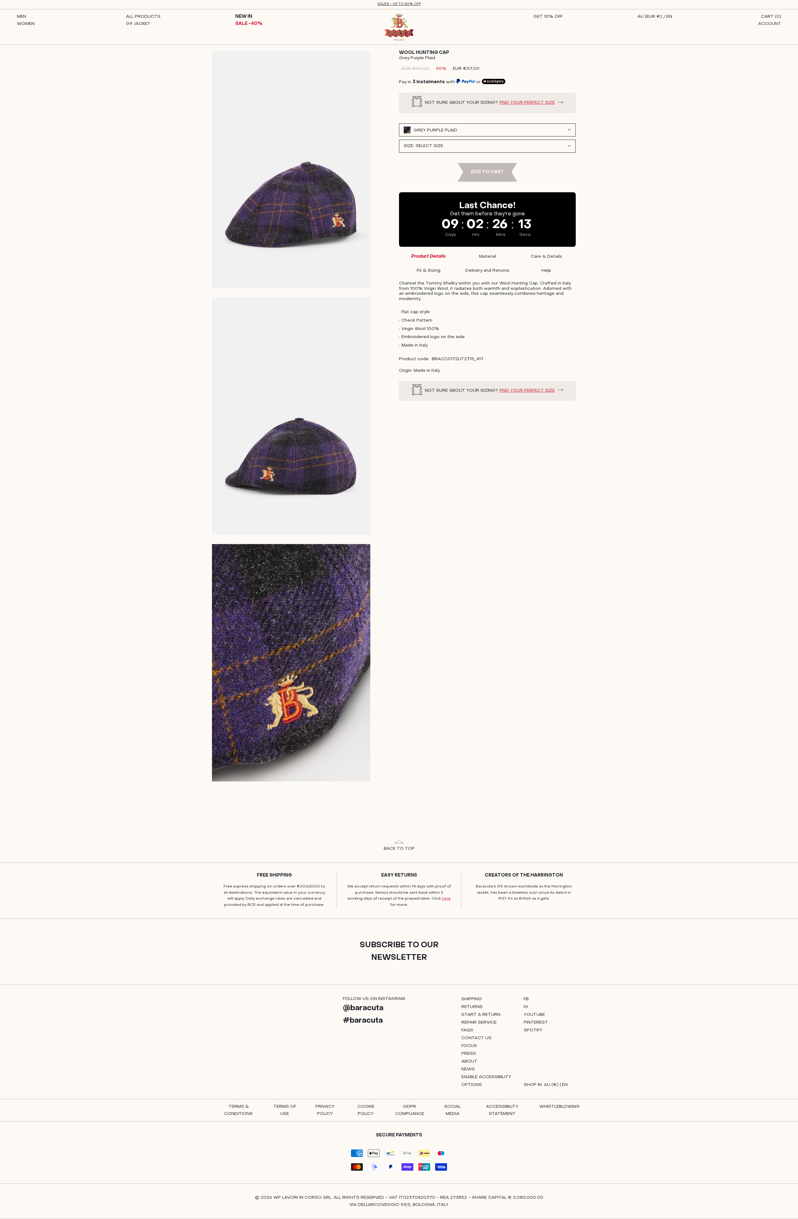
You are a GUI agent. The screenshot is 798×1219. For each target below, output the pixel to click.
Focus (469, 1046)
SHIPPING (471, 999)
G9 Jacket (138, 24)
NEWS (468, 1069)
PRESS (468, 1054)
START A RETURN (480, 1015)
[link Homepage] (399, 27)
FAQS (467, 1030)
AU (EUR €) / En (654, 17)
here (446, 899)
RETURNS (472, 1007)
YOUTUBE (534, 1015)
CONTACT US (476, 1038)
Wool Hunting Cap (424, 53)
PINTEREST (536, 1023)
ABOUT (469, 1061)
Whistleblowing (559, 1107)
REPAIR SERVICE (479, 1023)
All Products (143, 17)
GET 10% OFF (548, 17)
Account (769, 24)
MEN (21, 17)
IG (526, 1007)
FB (526, 999)
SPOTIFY (533, 1030)
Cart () (771, 17)
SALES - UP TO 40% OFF (399, 4)
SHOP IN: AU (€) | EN (546, 1085)
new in (243, 17)
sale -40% (248, 24)
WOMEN (26, 24)
